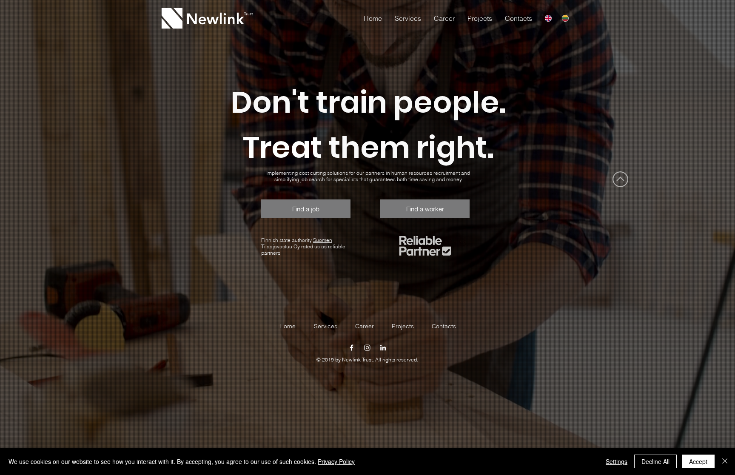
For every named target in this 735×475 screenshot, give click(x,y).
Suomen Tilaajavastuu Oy (296, 243)
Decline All (655, 461)
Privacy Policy (336, 461)
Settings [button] (616, 461)
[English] (548, 18)
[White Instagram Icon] (367, 348)
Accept (698, 461)
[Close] (725, 461)
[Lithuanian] (565, 18)
